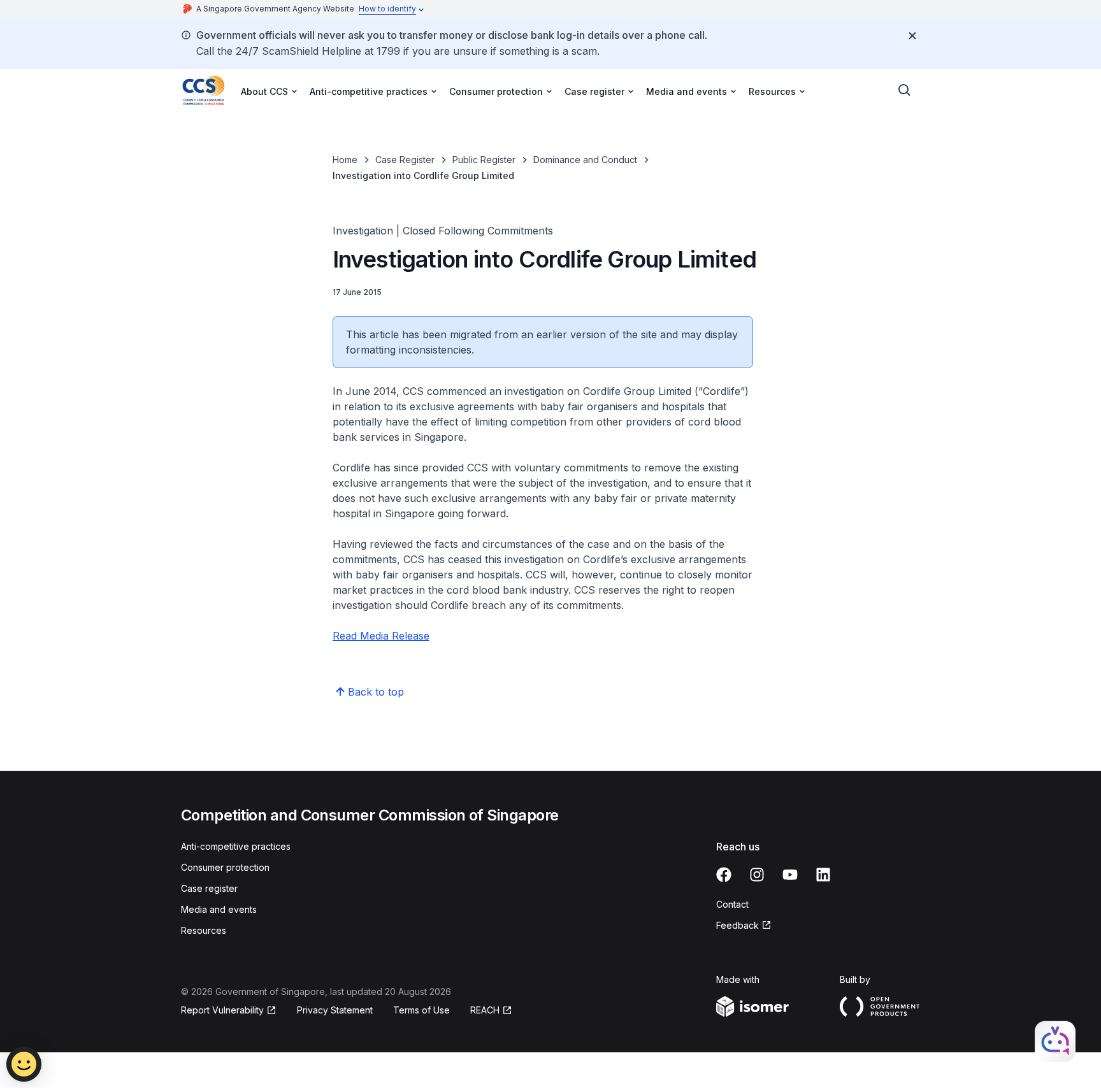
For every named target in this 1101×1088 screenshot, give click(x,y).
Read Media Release (381, 635)
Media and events (219, 909)
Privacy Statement (335, 1010)
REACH (485, 1010)
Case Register (405, 159)
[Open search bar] (904, 90)
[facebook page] (723, 874)
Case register (209, 888)
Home (345, 159)
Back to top (376, 691)
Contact (732, 904)
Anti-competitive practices (236, 846)
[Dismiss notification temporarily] (912, 35)
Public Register (483, 159)
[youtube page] (790, 874)
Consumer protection (225, 867)
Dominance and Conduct (585, 159)
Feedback (737, 925)
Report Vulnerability (222, 1010)
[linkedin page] (823, 874)
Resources (203, 930)
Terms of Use (421, 1010)
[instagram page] (757, 874)
